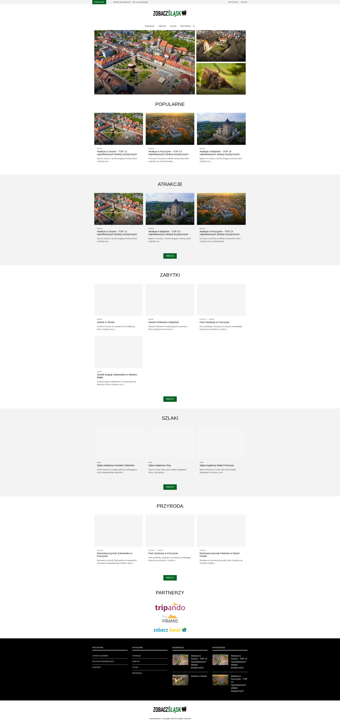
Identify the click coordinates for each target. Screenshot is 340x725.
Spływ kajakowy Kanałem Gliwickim (116, 465)
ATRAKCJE (149, 26)
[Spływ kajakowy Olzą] (170, 443)
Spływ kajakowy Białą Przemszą (217, 465)
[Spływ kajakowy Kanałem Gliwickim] (118, 443)
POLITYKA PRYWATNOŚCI (103, 661)
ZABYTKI (162, 26)
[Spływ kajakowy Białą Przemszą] (221, 443)
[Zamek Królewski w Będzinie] (170, 300)
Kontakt (244, 2)
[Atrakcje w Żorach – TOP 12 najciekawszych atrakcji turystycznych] (118, 129)
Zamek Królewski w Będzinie (163, 322)
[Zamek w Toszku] (221, 46)
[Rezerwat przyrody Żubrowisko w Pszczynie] (221, 79)
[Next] (111, 2)
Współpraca (233, 2)
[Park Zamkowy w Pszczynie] (221, 300)
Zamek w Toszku (208, 58)
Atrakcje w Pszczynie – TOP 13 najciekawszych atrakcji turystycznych (168, 153)
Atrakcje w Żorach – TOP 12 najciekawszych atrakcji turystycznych (117, 153)
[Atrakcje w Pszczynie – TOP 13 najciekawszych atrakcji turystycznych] (170, 129)
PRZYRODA (185, 26)
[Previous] (108, 2)
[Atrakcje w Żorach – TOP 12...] (144, 62)
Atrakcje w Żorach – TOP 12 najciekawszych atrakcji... (137, 2)
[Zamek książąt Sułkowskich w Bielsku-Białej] (118, 352)
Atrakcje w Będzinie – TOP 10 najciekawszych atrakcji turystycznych (220, 153)
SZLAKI (173, 26)
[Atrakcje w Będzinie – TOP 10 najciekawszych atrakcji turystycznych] (221, 129)
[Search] (194, 26)
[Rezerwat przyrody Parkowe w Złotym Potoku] (221, 531)
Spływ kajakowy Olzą (159, 465)
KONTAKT (96, 667)
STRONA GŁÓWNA (100, 655)
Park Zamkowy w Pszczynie (214, 322)
